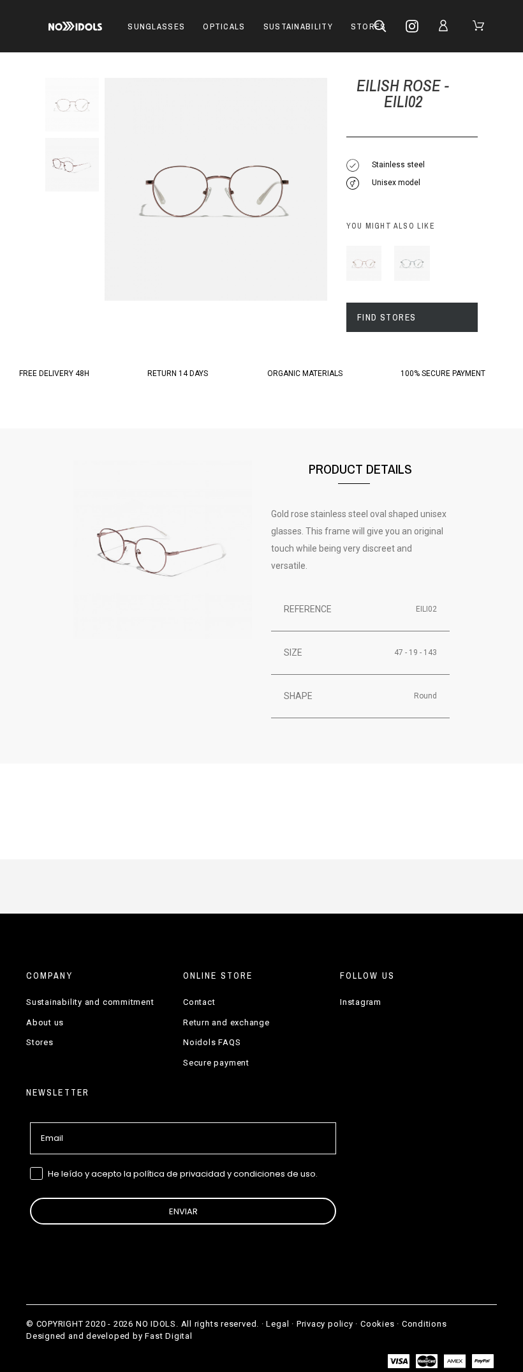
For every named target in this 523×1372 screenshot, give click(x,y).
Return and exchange (226, 1022)
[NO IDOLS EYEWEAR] (75, 26)
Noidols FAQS (211, 1042)
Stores (40, 1042)
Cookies (377, 1324)
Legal (277, 1324)
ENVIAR (183, 1211)
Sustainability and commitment (90, 1002)
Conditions (424, 1324)
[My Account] (445, 25)
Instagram (360, 1002)
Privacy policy (325, 1324)
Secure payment (216, 1062)
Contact (199, 1002)
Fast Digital (168, 1336)
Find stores (386, 317)
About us (45, 1022)
